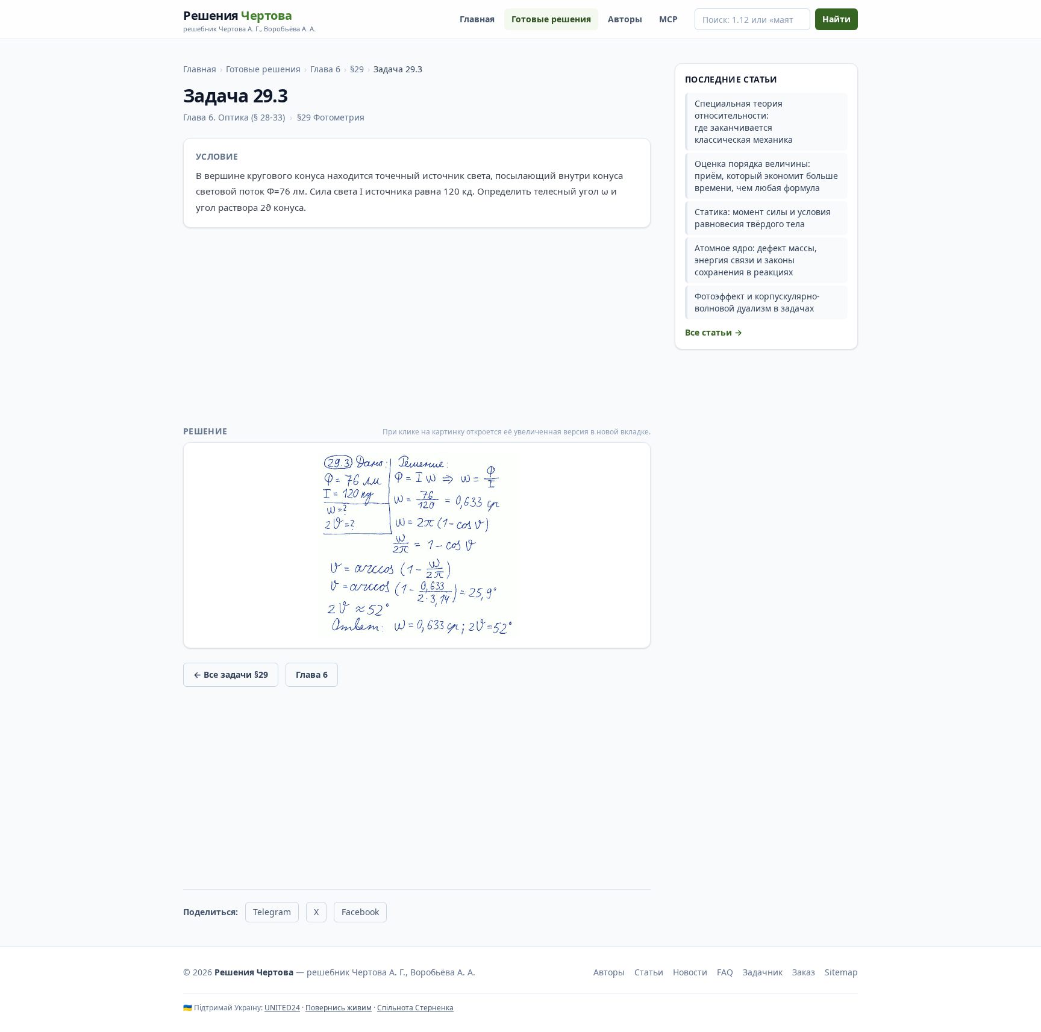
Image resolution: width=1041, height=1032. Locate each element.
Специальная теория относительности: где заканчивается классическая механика (744, 121)
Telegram (272, 912)
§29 (357, 69)
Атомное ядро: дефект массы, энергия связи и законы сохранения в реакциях (756, 260)
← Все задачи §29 (230, 674)
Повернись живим (338, 1007)
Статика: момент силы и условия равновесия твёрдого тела (763, 218)
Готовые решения (551, 19)
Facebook (360, 912)
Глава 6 (325, 69)
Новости (690, 972)
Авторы (625, 19)
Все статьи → (713, 332)
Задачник (763, 972)
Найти (836, 19)
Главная (477, 19)
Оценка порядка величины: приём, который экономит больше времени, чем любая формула (766, 175)
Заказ (803, 972)
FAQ (725, 972)
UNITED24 (282, 1007)
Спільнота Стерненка (415, 1007)
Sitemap (841, 972)
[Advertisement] (417, 326)
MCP (668, 19)
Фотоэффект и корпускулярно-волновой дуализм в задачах (757, 302)
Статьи (648, 972)
